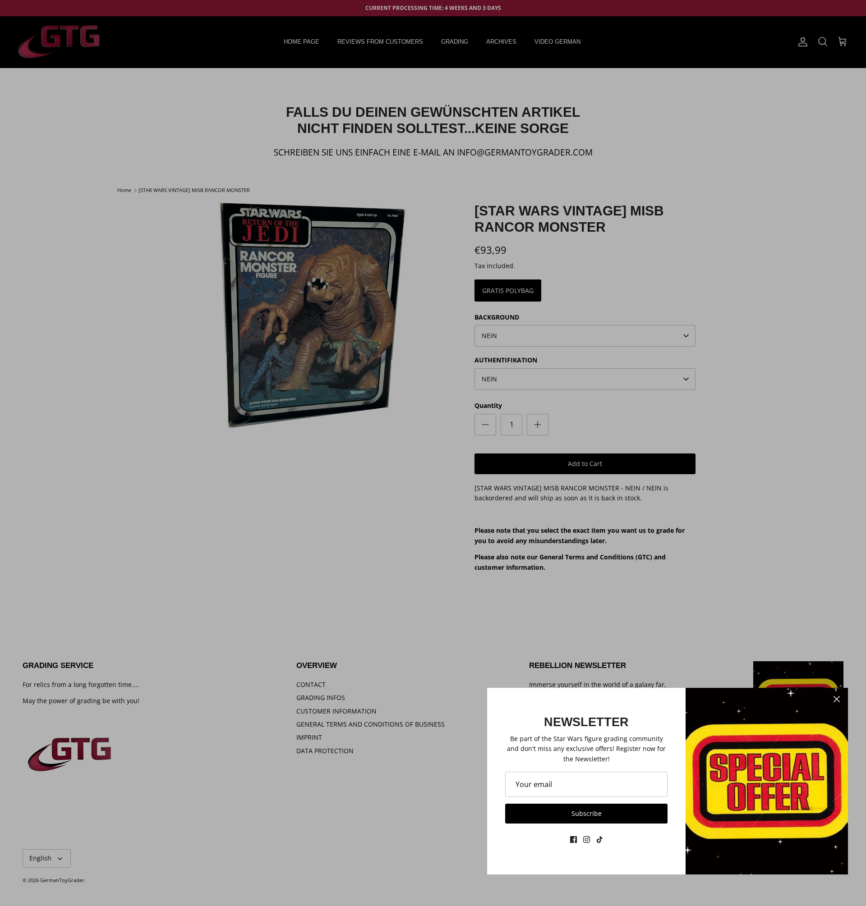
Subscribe (586, 813)
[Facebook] (573, 839)
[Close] (837, 699)
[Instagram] (586, 839)
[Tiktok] (599, 839)
